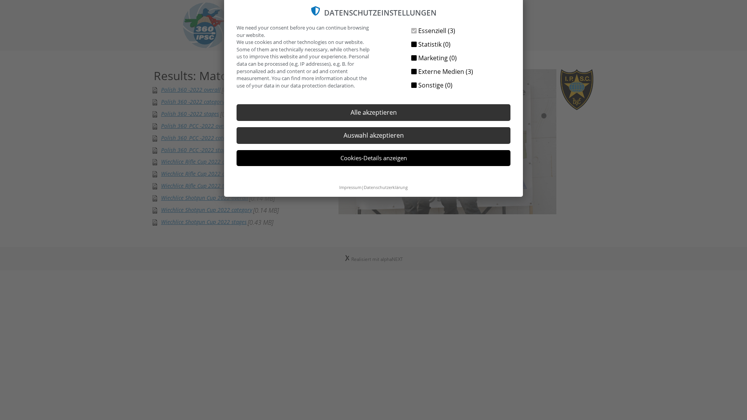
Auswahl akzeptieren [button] (374, 135)
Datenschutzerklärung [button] (386, 187)
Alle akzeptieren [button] (374, 112)
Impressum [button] (350, 187)
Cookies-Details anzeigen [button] (373, 158)
